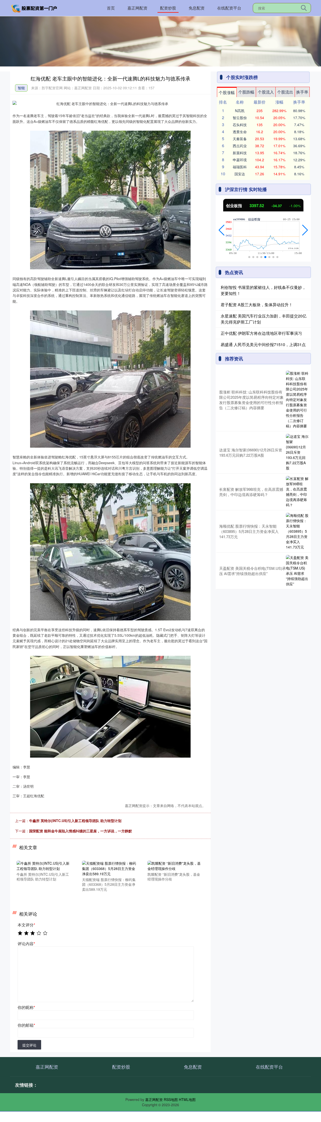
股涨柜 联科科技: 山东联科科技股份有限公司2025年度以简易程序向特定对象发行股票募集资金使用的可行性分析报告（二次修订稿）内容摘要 (251, 399)
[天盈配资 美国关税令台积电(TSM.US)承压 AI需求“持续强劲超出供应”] (297, 571)
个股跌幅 (246, 92)
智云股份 (240, 117)
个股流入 (266, 92)
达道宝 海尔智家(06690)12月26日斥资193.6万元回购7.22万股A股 (250, 452)
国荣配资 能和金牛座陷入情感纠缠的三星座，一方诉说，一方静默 (80, 830)
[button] (221, 230)
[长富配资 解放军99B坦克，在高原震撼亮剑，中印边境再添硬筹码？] (297, 492)
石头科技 (240, 124)
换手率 (302, 92)
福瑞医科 (240, 166)
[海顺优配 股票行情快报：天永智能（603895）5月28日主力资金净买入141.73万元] (297, 531)
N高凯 (240, 110)
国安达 (239, 173)
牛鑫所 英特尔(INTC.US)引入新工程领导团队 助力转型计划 (75, 820)
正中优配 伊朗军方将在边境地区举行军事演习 (261, 333)
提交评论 (29, 1045)
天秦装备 (240, 138)
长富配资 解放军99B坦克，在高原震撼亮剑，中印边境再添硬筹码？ (251, 492)
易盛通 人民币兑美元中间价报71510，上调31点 (263, 344)
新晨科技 (240, 152)
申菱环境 (240, 159)
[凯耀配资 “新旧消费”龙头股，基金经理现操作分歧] (174, 865)
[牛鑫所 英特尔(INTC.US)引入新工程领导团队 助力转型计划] (44, 865)
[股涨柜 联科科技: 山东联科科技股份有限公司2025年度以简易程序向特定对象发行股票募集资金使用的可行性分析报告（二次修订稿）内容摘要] (297, 400)
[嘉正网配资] (34, 7)
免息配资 (197, 8)
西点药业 (240, 145)
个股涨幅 (227, 92)
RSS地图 (171, 1099)
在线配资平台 (229, 8)
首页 (111, 8)
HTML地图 (187, 1099)
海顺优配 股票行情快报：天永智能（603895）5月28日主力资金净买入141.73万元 (249, 531)
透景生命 (240, 131)
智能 (21, 87)
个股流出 (285, 92)
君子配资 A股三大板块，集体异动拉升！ (257, 304)
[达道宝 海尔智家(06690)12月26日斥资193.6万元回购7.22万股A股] (297, 452)
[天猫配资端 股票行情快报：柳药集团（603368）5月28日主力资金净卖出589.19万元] (109, 867)
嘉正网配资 (137, 8)
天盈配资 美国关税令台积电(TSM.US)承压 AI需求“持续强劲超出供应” (252, 571)
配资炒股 (168, 8)
